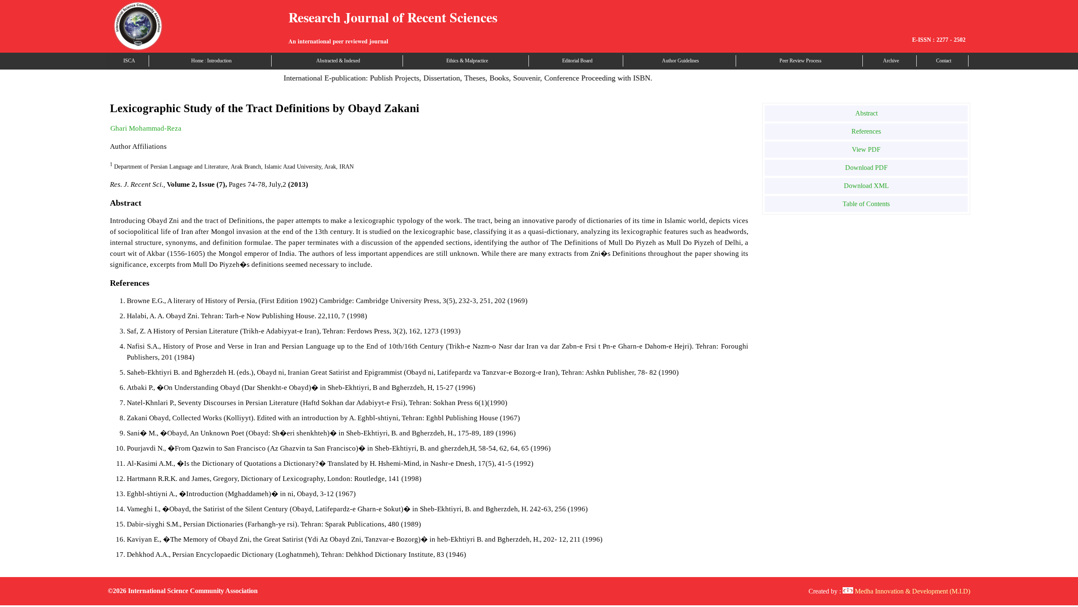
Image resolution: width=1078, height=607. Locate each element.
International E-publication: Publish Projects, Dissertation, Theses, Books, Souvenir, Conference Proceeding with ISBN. (455, 78)
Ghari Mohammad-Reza (145, 128)
